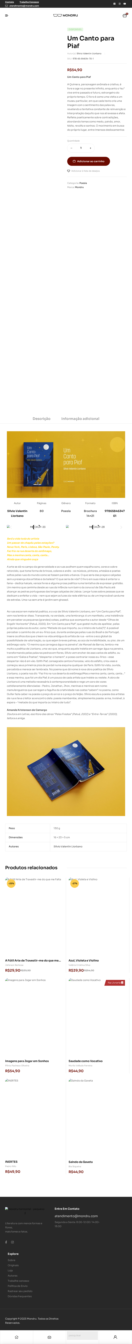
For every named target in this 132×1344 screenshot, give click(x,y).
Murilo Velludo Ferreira (80, 1065)
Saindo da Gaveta (81, 1162)
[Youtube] (125, 4)
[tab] (42, 419)
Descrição (42, 419)
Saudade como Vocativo (86, 1061)
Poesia (83, 183)
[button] (11, 527)
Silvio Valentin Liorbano (89, 53)
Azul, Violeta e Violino (84, 960)
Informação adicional (80, 419)
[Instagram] (120, 4)
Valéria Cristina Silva (79, 965)
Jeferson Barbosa (14, 965)
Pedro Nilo (10, 1166)
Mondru (79, 187)
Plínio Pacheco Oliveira (17, 1065)
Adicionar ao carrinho (90, 161)
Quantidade (73, 140)
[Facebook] (114, 4)
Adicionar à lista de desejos (85, 171)
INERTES (11, 1162)
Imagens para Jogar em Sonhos (27, 1061)
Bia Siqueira (75, 1166)
